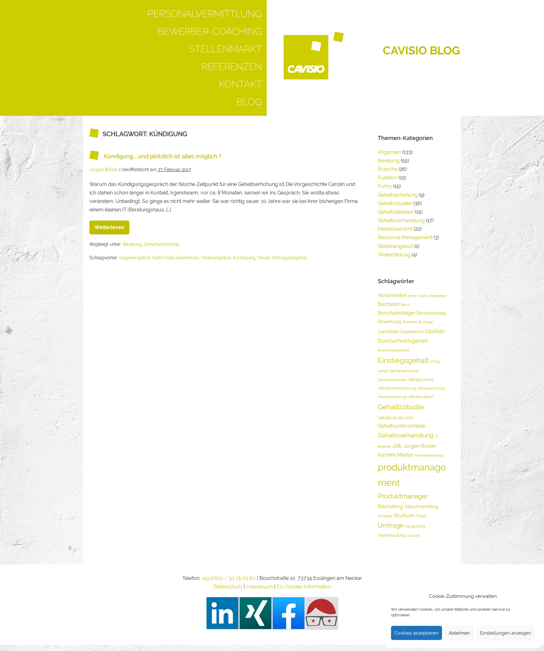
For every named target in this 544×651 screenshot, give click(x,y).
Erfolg (435, 361)
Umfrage (391, 525)
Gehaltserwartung (392, 397)
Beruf (405, 304)
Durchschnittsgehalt (403, 341)
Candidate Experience (400, 331)
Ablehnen (459, 633)
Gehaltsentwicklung (397, 388)
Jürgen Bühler (419, 446)
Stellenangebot (395, 246)
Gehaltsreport (421, 396)
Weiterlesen (111, 225)
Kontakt (240, 84)
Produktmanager (403, 496)
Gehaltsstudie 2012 (396, 417)
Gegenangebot (134, 257)
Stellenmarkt (225, 48)
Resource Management (405, 237)
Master (405, 455)
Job (397, 445)
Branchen (410, 322)
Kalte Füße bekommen (175, 257)
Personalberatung (429, 455)
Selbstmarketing (422, 506)
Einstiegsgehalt (403, 360)
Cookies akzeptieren (416, 633)
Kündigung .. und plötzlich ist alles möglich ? (162, 156)
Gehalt (383, 371)
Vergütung (415, 526)
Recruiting (390, 506)
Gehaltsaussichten (392, 380)
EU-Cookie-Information (304, 587)
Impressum (260, 587)
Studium (404, 515)
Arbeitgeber (437, 296)
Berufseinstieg (431, 313)
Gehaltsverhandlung (401, 220)
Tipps (421, 516)
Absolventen (392, 295)
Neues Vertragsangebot (282, 257)
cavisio (435, 331)
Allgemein (389, 152)
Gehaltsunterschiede (401, 426)
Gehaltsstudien (395, 203)
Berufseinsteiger (397, 313)
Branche (387, 169)
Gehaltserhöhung (161, 244)
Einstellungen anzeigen (505, 633)
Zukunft (413, 535)
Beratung (132, 244)
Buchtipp (426, 322)
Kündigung (244, 257)
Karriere (387, 455)
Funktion (387, 178)
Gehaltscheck (421, 379)
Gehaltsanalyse (404, 370)
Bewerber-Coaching (209, 31)
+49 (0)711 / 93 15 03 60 (228, 578)
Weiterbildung (394, 255)
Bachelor (389, 304)
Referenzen (231, 66)
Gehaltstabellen (396, 212)
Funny (385, 186)
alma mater (417, 296)
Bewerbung (389, 321)
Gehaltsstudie (401, 406)
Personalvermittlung (204, 13)
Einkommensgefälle (393, 350)
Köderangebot (216, 257)
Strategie (385, 516)
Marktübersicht (395, 229)
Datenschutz (227, 587)
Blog (249, 101)
